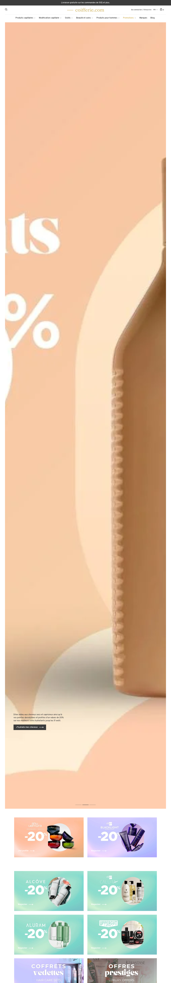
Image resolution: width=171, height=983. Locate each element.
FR (154, 10)
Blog (152, 18)
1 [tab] (80, 802)
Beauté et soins (83, 18)
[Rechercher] (6, 10)
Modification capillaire (49, 18)
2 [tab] (87, 802)
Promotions (128, 18)
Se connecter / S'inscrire (141, 10)
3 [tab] (94, 802)
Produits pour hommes (107, 18)
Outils (67, 18)
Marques (143, 18)
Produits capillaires (24, 18)
